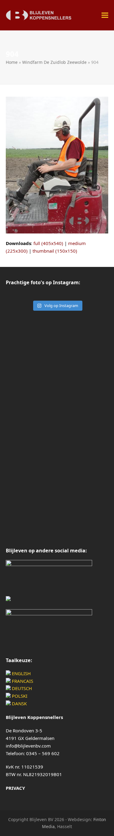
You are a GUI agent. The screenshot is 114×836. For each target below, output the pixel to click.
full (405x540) (48, 243)
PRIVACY (15, 788)
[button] (105, 15)
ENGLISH (21, 673)
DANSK (19, 703)
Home (12, 62)
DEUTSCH (21, 688)
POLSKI (19, 696)
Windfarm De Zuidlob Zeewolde (54, 62)
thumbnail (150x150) (55, 251)
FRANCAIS (22, 681)
